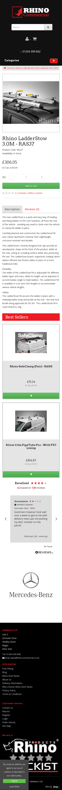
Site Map (6, 725)
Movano (19, 68)
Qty (4, 176)
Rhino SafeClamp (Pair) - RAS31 (31, 366)
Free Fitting (7, 668)
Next (55, 103)
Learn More (14, 786)
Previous (6, 103)
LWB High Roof (28, 68)
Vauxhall (11, 68)
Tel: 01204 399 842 (11, 654)
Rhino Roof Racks (11, 675)
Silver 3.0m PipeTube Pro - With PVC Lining (31, 446)
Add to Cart (31, 185)
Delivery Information (12, 683)
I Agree (14, 781)
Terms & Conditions (12, 694)
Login (5, 718)
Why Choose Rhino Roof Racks (17, 686)
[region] (31, 519)
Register (6, 715)
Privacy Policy (8, 690)
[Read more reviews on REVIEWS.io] (44, 553)
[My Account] (28, 39)
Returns (6, 711)
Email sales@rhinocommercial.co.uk (21, 657)
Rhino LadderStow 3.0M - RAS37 (47, 68)
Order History (8, 722)
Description (12, 209)
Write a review (35, 193)
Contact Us (7, 707)
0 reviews (21, 193)
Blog (4, 672)
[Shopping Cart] (35, 39)
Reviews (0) (32, 209)
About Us (6, 679)
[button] (5, 519)
